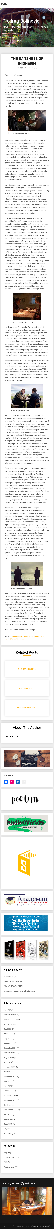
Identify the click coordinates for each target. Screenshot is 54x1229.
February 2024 (9, 1067)
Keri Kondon (34, 636)
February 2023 (9, 1096)
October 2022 (9, 1105)
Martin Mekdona (17, 639)
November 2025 (10, 1015)
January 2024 (9, 1072)
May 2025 (7, 1039)
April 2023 (8, 1086)
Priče (6, 1162)
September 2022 (10, 1110)
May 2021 (7, 1129)
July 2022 (7, 1115)
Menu (4, 4)
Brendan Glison (16, 636)
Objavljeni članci (10, 1157)
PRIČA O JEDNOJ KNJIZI (13, 986)
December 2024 (10, 1048)
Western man (9, 1167)
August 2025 (9, 1024)
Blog (5, 1153)
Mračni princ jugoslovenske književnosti (19, 991)
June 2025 (8, 1034)
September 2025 (10, 1020)
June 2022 (8, 1119)
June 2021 (8, 1124)
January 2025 (9, 1043)
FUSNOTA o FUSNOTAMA (14, 981)
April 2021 (8, 1134)
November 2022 (10, 1100)
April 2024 (8, 1062)
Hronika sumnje (10, 977)
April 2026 (8, 1010)
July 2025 (7, 1029)
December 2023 (10, 1077)
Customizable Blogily (42, 1226)
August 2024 (9, 1058)
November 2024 (10, 1053)
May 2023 (7, 1081)
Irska (26, 636)
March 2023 (8, 1091)
